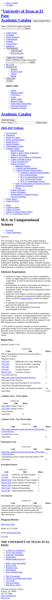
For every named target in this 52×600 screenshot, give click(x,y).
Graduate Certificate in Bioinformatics (34, 173)
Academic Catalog (16, 20)
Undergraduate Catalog (15, 146)
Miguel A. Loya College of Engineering (26, 157)
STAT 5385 (5, 491)
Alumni (13, 74)
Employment (11, 557)
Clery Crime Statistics (14, 553)
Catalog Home (11, 33)
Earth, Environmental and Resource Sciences (32, 183)
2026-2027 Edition (12, 128)
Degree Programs (12, 37)
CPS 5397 (5, 369)
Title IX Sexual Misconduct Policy (19, 578)
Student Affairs (16, 99)
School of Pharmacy (18, 192)
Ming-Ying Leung (8, 524)
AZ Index (9, 5)
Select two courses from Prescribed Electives (18, 378)
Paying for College (13, 137)
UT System (10, 581)
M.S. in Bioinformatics (29, 175)
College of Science (18, 164)
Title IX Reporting (13, 576)
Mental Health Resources (15, 559)
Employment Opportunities (21, 104)
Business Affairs (17, 101)
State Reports (11, 570)
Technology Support (18, 108)
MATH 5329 (6, 372)
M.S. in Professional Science (31, 179)
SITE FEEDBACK (8, 596)
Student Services (12, 142)
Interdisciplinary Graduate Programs (24, 194)
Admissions (10, 135)
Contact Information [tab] (13, 233)
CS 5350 (4, 477)
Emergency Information (15, 555)
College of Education (19, 155)
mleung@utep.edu (13, 533)
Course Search (11, 44)
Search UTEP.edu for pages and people (16, 26)
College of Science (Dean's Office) (28, 170)
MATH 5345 (6, 485)
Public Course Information (16, 563)
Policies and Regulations (15, 140)
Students (14, 69)
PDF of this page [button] (17, 53)
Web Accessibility (12, 583)
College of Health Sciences (21, 159)
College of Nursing (18, 190)
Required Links (12, 568)
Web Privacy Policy (13, 585)
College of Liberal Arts (19, 162)
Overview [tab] (9, 230)
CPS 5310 (5, 361)
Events (13, 97)
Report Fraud (11, 565)
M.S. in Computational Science (32, 177)
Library (13, 90)
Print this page (17, 51)
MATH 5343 (6, 483)
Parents (13, 76)
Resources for (12, 67)
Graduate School (26, 298)
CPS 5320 (5, 364)
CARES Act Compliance (15, 550)
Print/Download (12, 48)
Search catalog (6, 123)
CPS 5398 (5, 406)
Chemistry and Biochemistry (26, 168)
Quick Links (11, 78)
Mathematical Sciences (24, 186)
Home (8, 205)
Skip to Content (12, 3)
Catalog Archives (12, 201)
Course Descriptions (18, 197)
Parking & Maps (17, 93)
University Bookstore (19, 106)
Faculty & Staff (16, 72)
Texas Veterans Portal (14, 572)
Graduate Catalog (12, 148)
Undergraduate (11, 39)
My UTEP (10, 65)
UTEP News (15, 95)
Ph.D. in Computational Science (32, 181)
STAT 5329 (5, 488)
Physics (18, 188)
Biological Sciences (22, 166)
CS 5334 (4, 475)
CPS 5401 (5, 367)
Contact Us (10, 46)
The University (11, 133)
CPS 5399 (5, 409)
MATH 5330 (6, 480)
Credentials (10, 35)
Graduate (9, 42)
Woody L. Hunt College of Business (24, 153)
